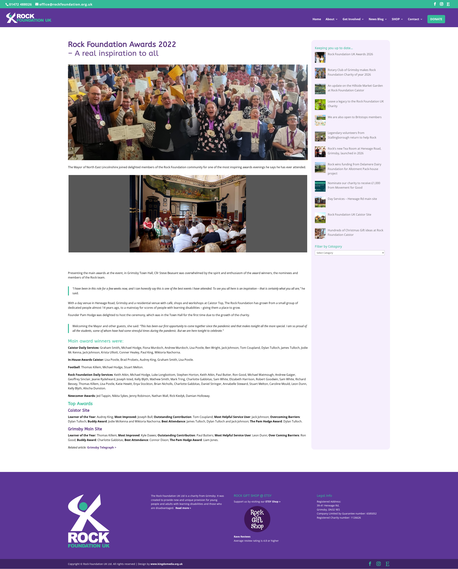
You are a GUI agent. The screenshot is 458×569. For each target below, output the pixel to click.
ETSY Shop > (273, 501)
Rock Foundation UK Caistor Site (349, 214)
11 (189, 245)
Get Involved (351, 19)
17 (207, 245)
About (330, 19)
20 (216, 245)
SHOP (396, 19)
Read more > (183, 508)
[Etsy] (448, 5)
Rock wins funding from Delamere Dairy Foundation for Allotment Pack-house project (354, 168)
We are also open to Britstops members (355, 117)
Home (317, 19)
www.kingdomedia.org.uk (166, 564)
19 (213, 245)
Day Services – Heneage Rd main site (352, 199)
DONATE (436, 19)
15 (201, 245)
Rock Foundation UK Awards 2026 (350, 54)
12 (192, 245)
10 (186, 245)
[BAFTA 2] (127, 252)
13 (195, 245)
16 (204, 245)
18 (210, 245)
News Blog (376, 19)
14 (198, 245)
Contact (413, 19)
